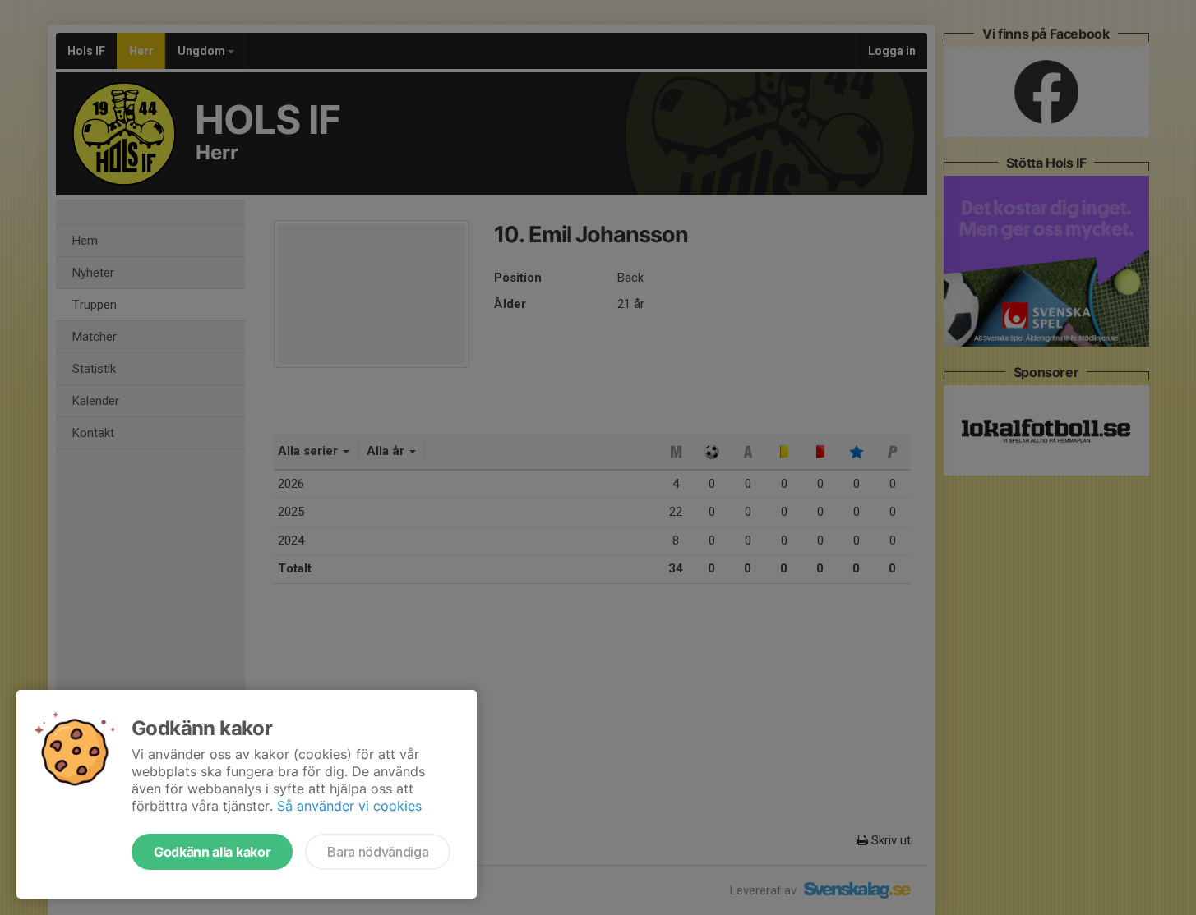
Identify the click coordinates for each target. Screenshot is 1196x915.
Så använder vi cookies (349, 806)
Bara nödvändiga (377, 852)
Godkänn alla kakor (212, 852)
